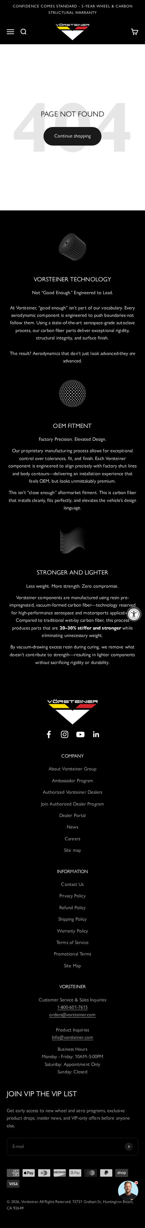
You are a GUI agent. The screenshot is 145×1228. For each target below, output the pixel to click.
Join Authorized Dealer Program (72, 804)
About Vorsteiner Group (72, 769)
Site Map (72, 966)
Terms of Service (72, 942)
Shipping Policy (72, 919)
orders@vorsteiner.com (72, 1015)
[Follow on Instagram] (64, 734)
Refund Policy (72, 908)
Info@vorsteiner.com (72, 1037)
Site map (72, 850)
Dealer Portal (72, 815)
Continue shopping (72, 136)
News (72, 827)
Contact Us (72, 884)
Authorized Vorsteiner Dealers (73, 792)
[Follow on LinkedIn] (96, 734)
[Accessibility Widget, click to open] (134, 614)
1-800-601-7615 (72, 1007)
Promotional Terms (72, 954)
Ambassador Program (72, 781)
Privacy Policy (72, 896)
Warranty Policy (72, 931)
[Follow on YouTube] (80, 734)
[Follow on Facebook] (48, 734)
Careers (72, 839)
